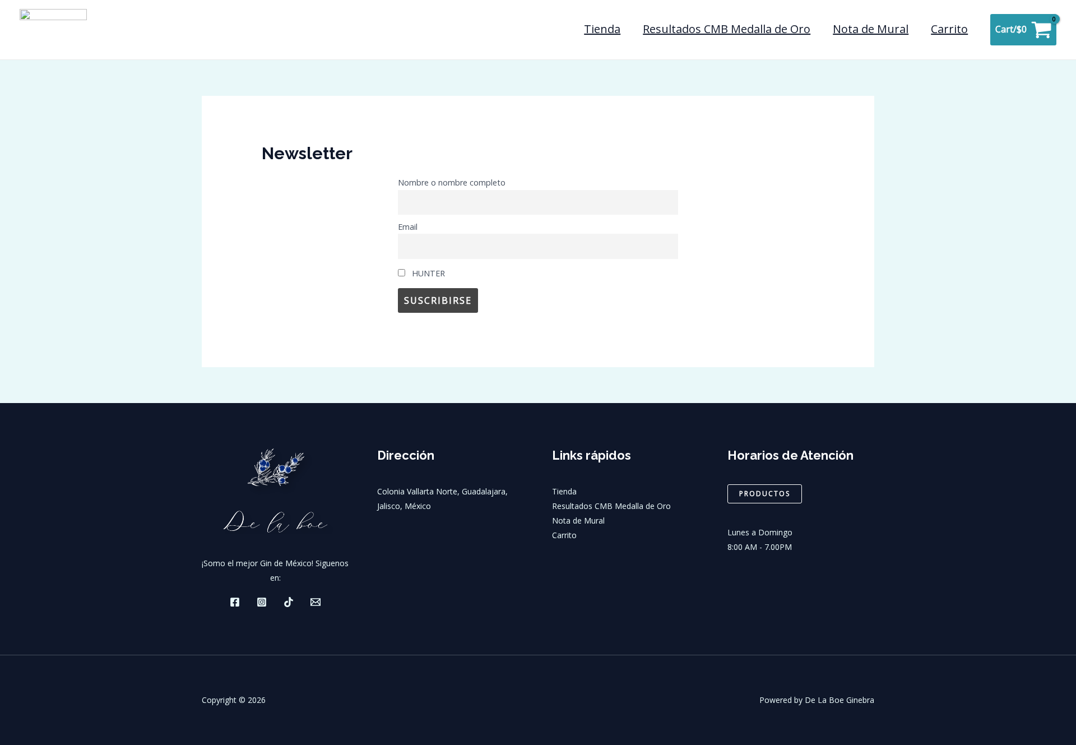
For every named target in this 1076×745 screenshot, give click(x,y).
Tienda (602, 28)
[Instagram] (262, 602)
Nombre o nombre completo (451, 182)
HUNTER (427, 273)
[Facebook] (235, 602)
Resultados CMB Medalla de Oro (726, 28)
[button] (764, 493)
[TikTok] (289, 602)
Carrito (949, 28)
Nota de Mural (870, 28)
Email (408, 226)
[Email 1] (315, 602)
